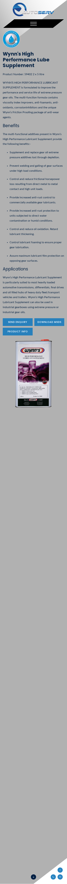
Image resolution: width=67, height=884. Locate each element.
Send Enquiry (17, 322)
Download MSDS (49, 322)
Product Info (18, 331)
